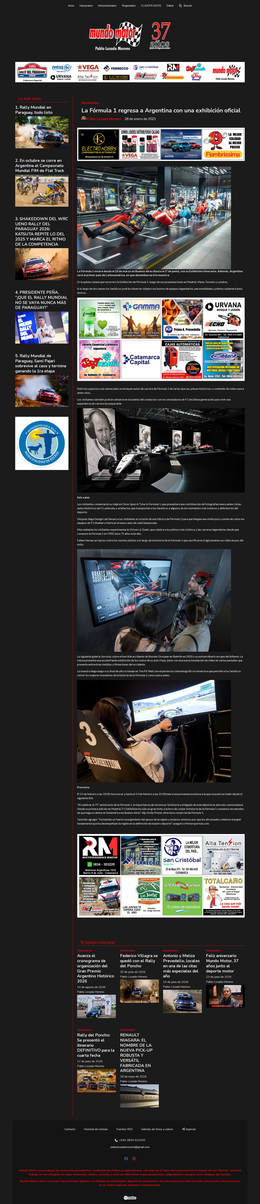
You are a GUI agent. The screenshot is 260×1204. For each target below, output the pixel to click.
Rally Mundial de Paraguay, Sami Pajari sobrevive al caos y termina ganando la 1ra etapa (40, 363)
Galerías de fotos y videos (157, 1129)
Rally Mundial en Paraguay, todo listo (34, 110)
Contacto (69, 1129)
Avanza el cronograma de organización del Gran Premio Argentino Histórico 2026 (95, 968)
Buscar (188, 6)
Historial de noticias (96, 1129)
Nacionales (86, 6)
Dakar (170, 6)
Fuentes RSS (124, 1129)
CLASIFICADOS (151, 6)
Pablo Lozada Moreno (104, 119)
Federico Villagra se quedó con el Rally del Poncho (139, 961)
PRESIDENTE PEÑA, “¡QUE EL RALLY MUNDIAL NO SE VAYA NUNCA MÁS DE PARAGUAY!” (41, 300)
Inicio (71, 6)
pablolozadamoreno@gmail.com (130, 1147)
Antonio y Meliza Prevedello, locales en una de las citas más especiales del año (181, 966)
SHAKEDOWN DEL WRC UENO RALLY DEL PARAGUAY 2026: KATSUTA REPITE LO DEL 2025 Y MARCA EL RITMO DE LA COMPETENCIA (41, 231)
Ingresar (190, 1129)
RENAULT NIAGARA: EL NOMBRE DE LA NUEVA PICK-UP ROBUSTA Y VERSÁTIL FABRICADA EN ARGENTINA (136, 1053)
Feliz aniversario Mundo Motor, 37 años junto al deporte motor (222, 963)
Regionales (129, 6)
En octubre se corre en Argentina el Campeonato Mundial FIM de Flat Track (39, 166)
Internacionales (107, 6)
